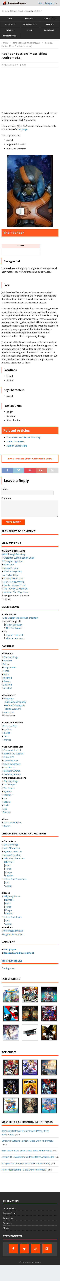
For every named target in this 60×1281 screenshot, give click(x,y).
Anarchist (7, 660)
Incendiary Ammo (12, 774)
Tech (5, 736)
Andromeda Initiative (13, 930)
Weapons (9, 24)
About (6, 1228)
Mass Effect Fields (12, 822)
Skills (29, 30)
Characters (49, 19)
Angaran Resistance (12, 934)
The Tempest (10, 784)
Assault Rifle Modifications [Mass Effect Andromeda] (28, 1156)
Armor (49, 24)
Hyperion (7, 791)
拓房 (24, 65)
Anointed (7, 677)
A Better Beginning (12, 571)
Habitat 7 (7, 794)
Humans (9, 861)
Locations (49, 30)
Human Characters (16, 445)
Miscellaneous (9, 36)
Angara (8, 885)
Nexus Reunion (10, 568)
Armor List (8, 712)
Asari (7, 865)
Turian (8, 868)
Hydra (6, 674)
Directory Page (10, 657)
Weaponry (8, 698)
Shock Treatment (14, 634)
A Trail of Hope (10, 574)
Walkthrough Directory (14, 554)
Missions (29, 19)
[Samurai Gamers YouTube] (35, 1248)
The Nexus (8, 788)
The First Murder (14, 628)
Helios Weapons (13, 708)
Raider (6, 664)
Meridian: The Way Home (16, 592)
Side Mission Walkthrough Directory (20, 617)
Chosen (6, 681)
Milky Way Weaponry (15, 701)
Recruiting (7, 1223)
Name (5, 488)
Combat (7, 729)
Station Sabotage (13, 624)
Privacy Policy (9, 1208)
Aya (5, 808)
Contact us (8, 1218)
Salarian (9, 875)
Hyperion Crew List (12, 851)
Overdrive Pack (10, 760)
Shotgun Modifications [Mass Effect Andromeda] (26, 1163)
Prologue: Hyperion (12, 561)
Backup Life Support (13, 753)
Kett (7, 882)
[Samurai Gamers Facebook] (13, 1248)
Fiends (6, 670)
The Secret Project (15, 638)
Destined (7, 684)
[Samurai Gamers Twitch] (47, 1248)
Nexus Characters (12, 855)
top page (22, 129)
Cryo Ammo (9, 767)
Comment (7, 498)
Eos (5, 798)
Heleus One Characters (14, 879)
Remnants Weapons (15, 705)
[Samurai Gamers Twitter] (24, 1248)
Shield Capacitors (11, 763)
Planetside (8, 564)
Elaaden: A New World (14, 585)
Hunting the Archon (13, 578)
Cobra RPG (8, 757)
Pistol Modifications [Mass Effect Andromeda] (24, 1169)
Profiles (7, 739)
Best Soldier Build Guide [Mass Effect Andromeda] (26, 1150)
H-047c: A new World (13, 581)
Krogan (8, 872)
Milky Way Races (11, 896)
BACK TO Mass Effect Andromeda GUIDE (30, 458)
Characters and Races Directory (23, 437)
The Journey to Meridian (15, 588)
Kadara (6, 801)
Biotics (6, 732)
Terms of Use (9, 1213)
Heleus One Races (12, 917)
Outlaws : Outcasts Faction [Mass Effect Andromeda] (28, 1140)
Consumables (29, 24)
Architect (7, 688)
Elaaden (7, 812)
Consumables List (12, 750)
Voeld (6, 805)
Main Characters (15, 441)
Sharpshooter (9, 667)
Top (10, 19)
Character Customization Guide (18, 557)
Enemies (9, 30)
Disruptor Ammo (11, 770)
